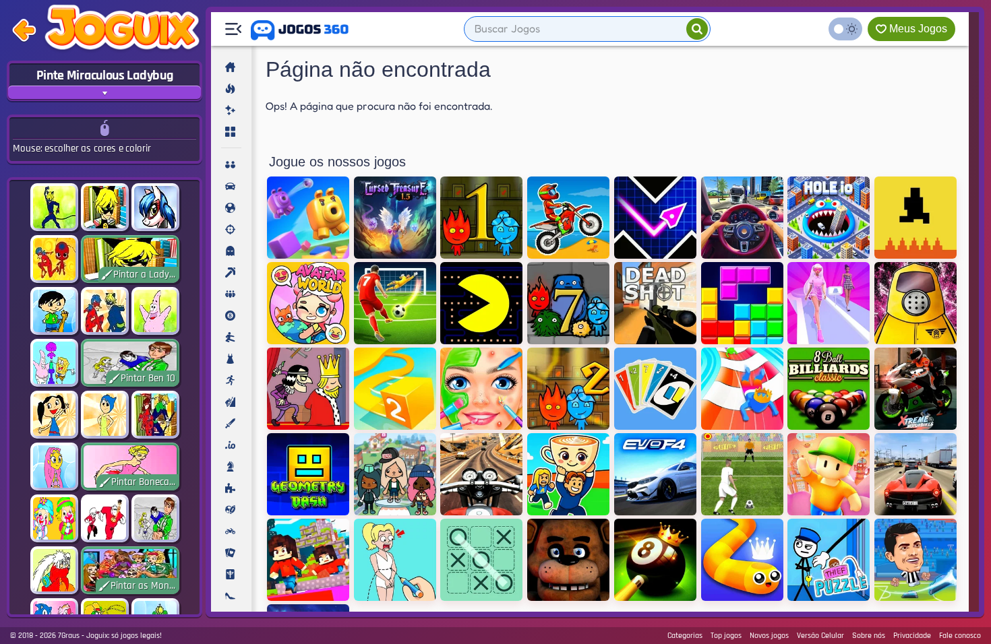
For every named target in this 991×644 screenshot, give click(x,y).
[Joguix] (122, 30)
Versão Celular (820, 636)
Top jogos (726, 636)
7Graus (69, 636)
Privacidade (912, 636)
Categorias (684, 636)
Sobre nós (868, 636)
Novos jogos (769, 636)
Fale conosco (960, 636)
